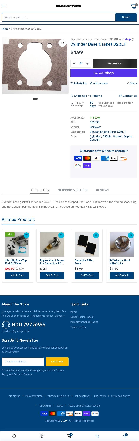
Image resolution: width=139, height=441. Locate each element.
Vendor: (75, 127)
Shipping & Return (73, 190)
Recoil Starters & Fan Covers (84, 406)
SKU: (73, 122)
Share (133, 83)
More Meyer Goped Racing (84, 322)
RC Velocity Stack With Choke (120, 262)
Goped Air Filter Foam (84, 262)
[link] (26, 235)
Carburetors (82, 396)
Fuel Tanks (100, 396)
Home (5, 28)
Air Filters (14, 396)
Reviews (102, 190)
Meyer (73, 311)
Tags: (73, 136)
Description (39, 190)
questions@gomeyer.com (16, 331)
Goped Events (78, 327)
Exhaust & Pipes (34, 396)
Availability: (77, 117)
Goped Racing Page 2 (82, 317)
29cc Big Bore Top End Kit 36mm (16, 262)
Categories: (77, 131)
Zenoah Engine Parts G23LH (108, 131)
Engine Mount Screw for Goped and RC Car (52, 262)
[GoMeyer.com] (68, 6)
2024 (64, 420)
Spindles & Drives (120, 396)
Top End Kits (45, 406)
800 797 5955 (28, 325)
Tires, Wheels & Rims (59, 396)
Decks (60, 406)
